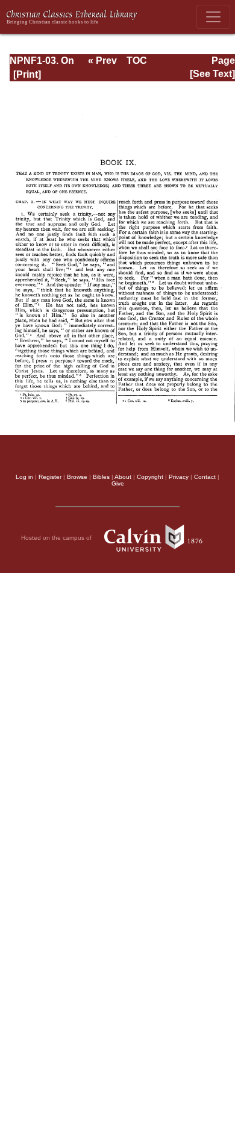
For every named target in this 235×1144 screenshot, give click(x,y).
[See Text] (212, 74)
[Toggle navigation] (213, 17)
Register (50, 477)
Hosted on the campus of (57, 537)
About (122, 477)
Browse (77, 477)
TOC (137, 60)
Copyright (150, 477)
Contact (205, 477)
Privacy (179, 477)
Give (117, 483)
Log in (24, 477)
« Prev (102, 60)
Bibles (101, 477)
